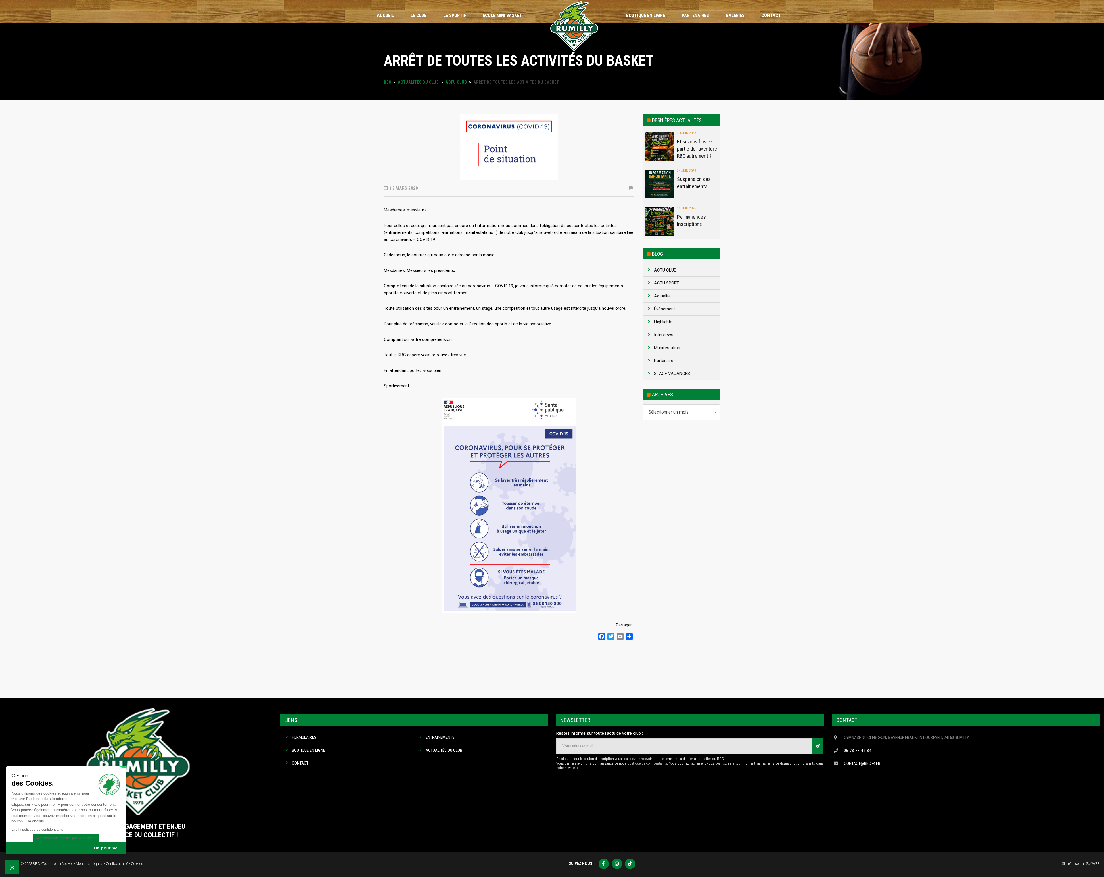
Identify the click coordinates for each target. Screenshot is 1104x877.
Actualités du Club (443, 750)
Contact (300, 763)
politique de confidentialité (647, 763)
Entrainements (440, 737)
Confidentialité (117, 863)
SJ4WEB (1093, 863)
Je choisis (66, 848)
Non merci (25, 848)
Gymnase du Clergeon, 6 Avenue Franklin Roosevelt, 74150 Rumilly (906, 737)
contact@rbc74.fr (862, 763)
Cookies (137, 863)
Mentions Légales (89, 863)
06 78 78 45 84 (857, 750)
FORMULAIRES (304, 737)
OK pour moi (106, 848)
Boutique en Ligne (308, 750)
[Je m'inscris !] (817, 746)
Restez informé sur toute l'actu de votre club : (599, 733)
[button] (12, 867)
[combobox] (681, 412)
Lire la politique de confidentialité (37, 830)
